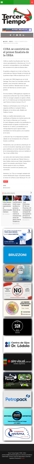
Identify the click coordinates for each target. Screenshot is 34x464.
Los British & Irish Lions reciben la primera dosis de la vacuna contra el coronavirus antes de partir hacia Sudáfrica (17, 211)
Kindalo (23, 458)
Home (6, 41)
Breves (11, 41)
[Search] (32, 2)
